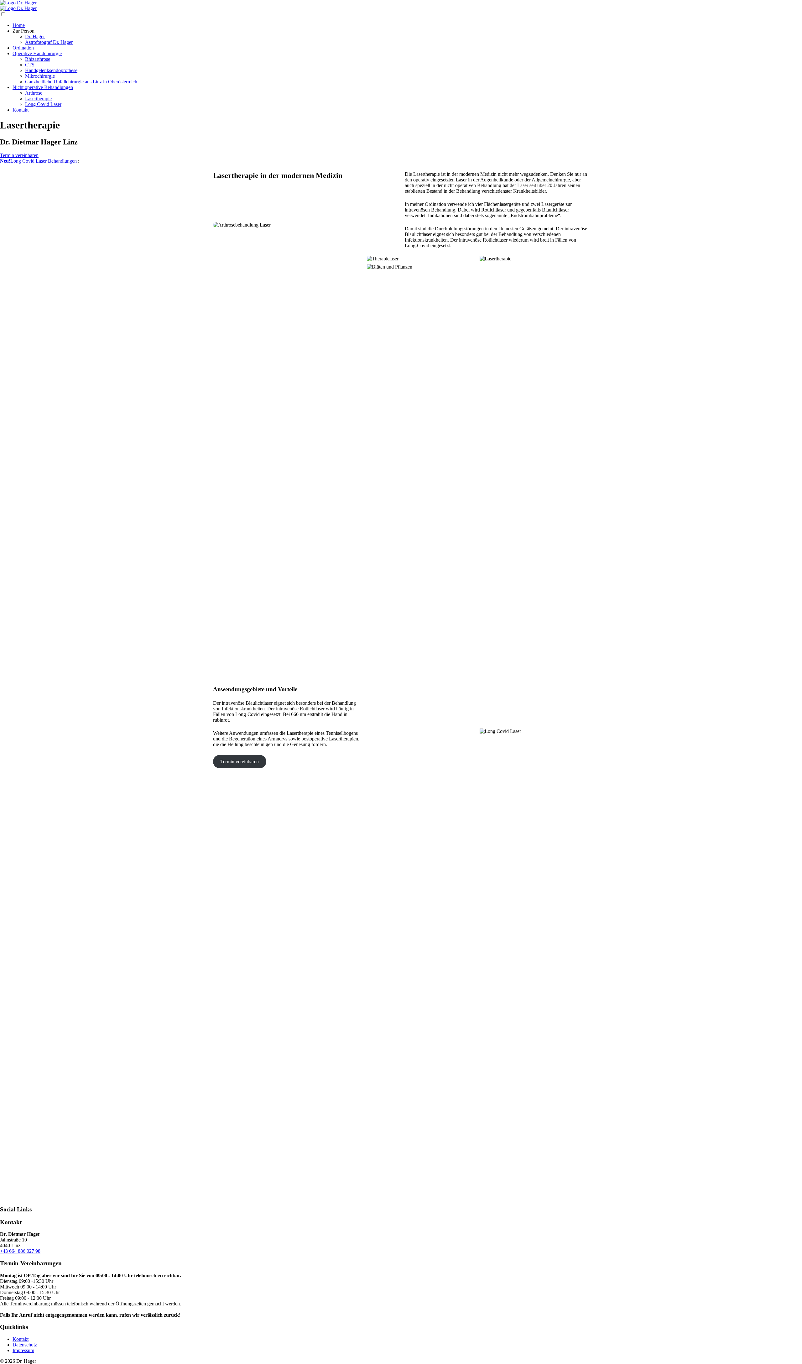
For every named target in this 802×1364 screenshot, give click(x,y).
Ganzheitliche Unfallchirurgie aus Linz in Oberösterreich (81, 81)
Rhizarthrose (37, 59)
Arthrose (33, 93)
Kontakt (21, 109)
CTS (29, 64)
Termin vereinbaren (19, 155)
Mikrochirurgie (40, 76)
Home (19, 25)
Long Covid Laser (43, 104)
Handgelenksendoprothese (51, 70)
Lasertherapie (38, 98)
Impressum (23, 1350)
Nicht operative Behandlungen (43, 87)
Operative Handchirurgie (37, 53)
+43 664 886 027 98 (20, 1251)
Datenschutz (25, 1344)
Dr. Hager (35, 36)
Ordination (23, 47)
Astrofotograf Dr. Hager (49, 42)
